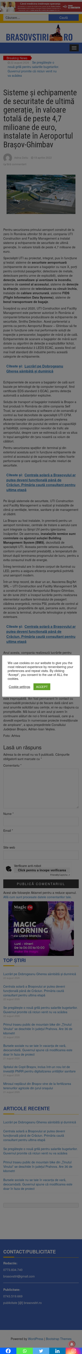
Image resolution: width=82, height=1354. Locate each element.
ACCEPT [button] (42, 687)
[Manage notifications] (71, 1344)
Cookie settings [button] (19, 687)
